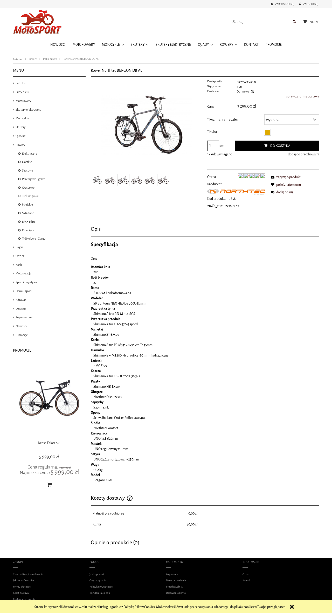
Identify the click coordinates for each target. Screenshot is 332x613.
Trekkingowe (30, 196)
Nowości (21, 326)
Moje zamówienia (176, 580)
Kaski (19, 265)
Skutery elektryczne (28, 110)
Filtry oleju (22, 92)
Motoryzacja (23, 273)
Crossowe (28, 188)
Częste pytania (97, 580)
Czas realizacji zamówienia (28, 574)
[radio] (267, 132)
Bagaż (19, 247)
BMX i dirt (28, 222)
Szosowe (27, 170)
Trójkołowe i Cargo (33, 238)
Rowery (20, 145)
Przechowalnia (174, 586)
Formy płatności (22, 586)
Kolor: (212, 131)
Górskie (27, 162)
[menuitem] (58, 44)
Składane (28, 213)
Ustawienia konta (176, 593)
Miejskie (27, 204)
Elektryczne (29, 153)
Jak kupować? (96, 574)
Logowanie (172, 574)
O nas (246, 574)
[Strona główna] (39, 22)
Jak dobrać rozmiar (23, 580)
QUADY (21, 136)
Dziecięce (28, 230)
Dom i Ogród (24, 291)
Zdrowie (21, 300)
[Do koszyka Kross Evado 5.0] (49, 484)
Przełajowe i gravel (34, 179)
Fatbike (20, 83)
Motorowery (23, 101)
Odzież (20, 256)
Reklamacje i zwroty (24, 599)
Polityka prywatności (101, 586)
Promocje (22, 335)
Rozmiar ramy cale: (222, 119)
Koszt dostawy (21, 593)
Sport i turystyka (26, 282)
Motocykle (22, 118)
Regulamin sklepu (99, 593)
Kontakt (247, 580)
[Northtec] (236, 191)
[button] (284, 177)
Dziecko (21, 309)
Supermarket (24, 317)
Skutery (21, 127)
